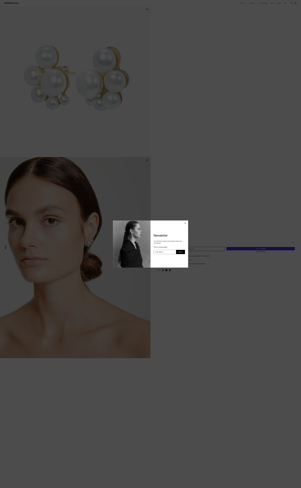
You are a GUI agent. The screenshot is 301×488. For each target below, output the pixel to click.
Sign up (180, 252)
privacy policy (163, 247)
